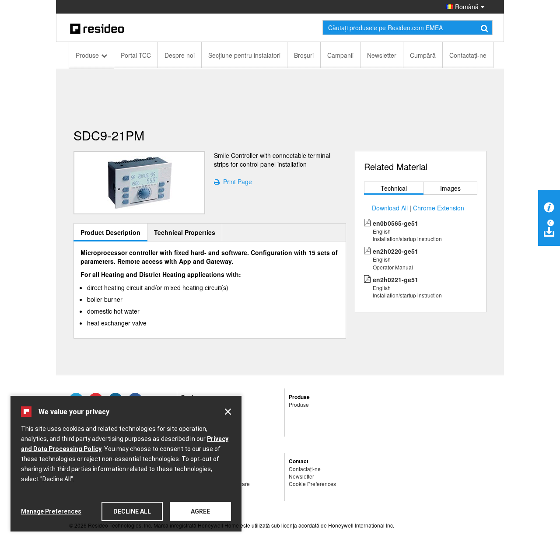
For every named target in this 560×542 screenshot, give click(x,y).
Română (466, 6)
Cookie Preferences (312, 483)
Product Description (110, 232)
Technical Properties (184, 232)
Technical (394, 188)
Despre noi (179, 55)
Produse (87, 55)
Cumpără (423, 55)
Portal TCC (136, 55)
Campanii (340, 55)
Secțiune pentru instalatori (244, 55)
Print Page (236, 181)
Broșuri (304, 55)
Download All (390, 207)
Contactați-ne (467, 55)
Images (450, 188)
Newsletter (381, 55)
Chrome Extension (438, 207)
